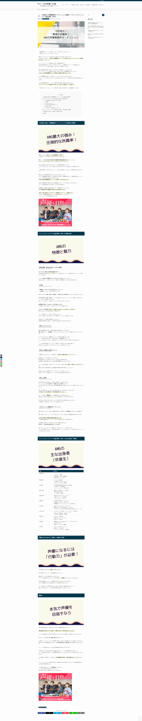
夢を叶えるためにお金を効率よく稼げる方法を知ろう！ (95, 34)
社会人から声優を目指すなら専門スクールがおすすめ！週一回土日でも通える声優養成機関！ (95, 27)
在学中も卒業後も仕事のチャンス (52, 104)
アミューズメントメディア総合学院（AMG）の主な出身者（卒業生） (58, 109)
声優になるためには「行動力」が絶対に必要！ (53, 111)
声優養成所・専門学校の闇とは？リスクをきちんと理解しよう (95, 31)
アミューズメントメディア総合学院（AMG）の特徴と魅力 (55, 98)
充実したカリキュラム (50, 103)
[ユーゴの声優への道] (48, 5)
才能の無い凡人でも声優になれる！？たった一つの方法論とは (95, 38)
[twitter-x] (100, 0)
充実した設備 (48, 106)
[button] (41, 713)
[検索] (103, 0)
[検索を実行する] (103, 15)
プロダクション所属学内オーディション (53, 107)
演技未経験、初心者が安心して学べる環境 (53, 100)
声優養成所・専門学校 (46, 18)
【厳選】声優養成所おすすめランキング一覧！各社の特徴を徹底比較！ (95, 23)
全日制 (47, 101)
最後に (45, 113)
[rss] (102, 0)
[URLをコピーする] (81, 713)
